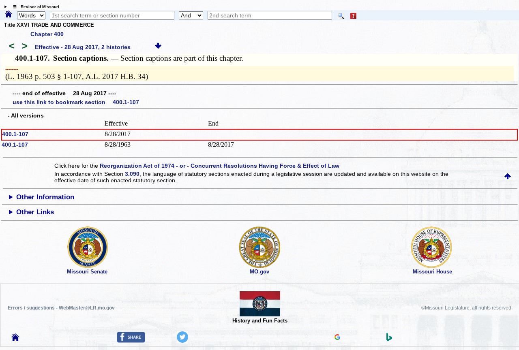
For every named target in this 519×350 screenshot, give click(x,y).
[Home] (8, 15)
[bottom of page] (158, 47)
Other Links (35, 212)
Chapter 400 (47, 34)
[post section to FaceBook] (131, 340)
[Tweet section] (182, 340)
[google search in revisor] (337, 338)
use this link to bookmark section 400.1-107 (76, 102)
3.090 (132, 174)
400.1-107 (15, 134)
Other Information (45, 197)
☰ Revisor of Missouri (34, 6)
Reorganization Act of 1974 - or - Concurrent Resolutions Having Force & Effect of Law (219, 165)
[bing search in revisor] (389, 339)
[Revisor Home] (15, 339)
